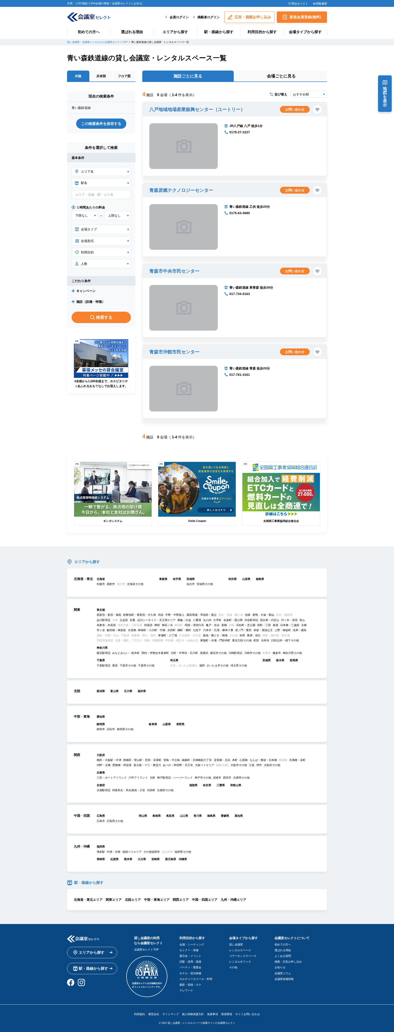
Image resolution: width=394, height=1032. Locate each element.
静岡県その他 (125, 729)
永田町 (171, 630)
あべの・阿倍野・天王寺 (178, 765)
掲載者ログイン (208, 17)
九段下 (197, 630)
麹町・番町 (184, 630)
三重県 (221, 785)
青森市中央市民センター (174, 271)
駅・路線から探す (218, 32)
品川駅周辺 (103, 620)
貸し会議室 (236, 944)
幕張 (115, 665)
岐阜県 (153, 724)
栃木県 (280, 660)
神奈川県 (102, 647)
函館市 (111, 584)
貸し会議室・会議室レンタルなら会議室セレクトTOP (97, 42)
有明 (242, 635)
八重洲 (197, 620)
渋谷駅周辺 (251, 620)
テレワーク (186, 990)
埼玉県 (174, 660)
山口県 (184, 815)
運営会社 (153, 1014)
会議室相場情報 (284, 979)
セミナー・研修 (189, 950)
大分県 (142, 859)
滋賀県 (193, 785)
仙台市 (191, 584)
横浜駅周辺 (103, 653)
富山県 (114, 691)
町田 (256, 640)
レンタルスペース (240, 950)
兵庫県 (101, 772)
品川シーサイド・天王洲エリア (156, 620)
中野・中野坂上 (174, 614)
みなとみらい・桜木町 (126, 653)
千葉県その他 (146, 665)
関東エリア (114, 899)
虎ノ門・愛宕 (243, 630)
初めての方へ (89, 32)
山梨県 (167, 724)
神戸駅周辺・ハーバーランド (175, 777)
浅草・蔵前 (299, 630)
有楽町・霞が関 (233, 620)
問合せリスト (300, 3)
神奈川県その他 (292, 653)
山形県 (246, 579)
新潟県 (101, 691)
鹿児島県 (170, 859)
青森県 (163, 579)
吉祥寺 (265, 640)
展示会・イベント (190, 956)
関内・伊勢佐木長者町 (155, 653)
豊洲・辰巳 (254, 635)
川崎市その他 (252, 653)
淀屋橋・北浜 (222, 760)
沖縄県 (183, 859)
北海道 (101, 579)
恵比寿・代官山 (269, 620)
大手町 (217, 620)
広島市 (101, 821)
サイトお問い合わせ (247, 1014)
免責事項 (212, 1014)
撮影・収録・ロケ (190, 984)
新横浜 (204, 653)
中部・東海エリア (157, 899)
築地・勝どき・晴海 (215, 635)
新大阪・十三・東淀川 (147, 765)
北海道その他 (135, 584)
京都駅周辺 (103, 790)
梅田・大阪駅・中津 (109, 760)
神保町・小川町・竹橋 (151, 630)
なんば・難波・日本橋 (263, 760)
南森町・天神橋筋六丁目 (197, 760)
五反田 (124, 620)
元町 (152, 777)
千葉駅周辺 (103, 665)
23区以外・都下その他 (285, 640)
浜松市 (111, 729)
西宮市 (227, 777)
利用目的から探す (262, 32)
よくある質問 (283, 956)
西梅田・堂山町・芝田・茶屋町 (142, 760)
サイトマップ (170, 1014)
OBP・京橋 (104, 765)
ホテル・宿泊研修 (190, 973)
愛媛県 (225, 815)
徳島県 (211, 815)
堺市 (259, 765)
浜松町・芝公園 (245, 625)
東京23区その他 (242, 640)
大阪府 (101, 755)
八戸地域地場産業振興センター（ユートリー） (197, 109)
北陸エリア (133, 899)
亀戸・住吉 (213, 625)
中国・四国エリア (205, 899)
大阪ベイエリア (204, 765)
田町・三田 (264, 625)
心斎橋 (243, 760)
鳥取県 (170, 815)
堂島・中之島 (171, 760)
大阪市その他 (239, 765)
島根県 (157, 815)
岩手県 (177, 579)
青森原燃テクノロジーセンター (181, 190)
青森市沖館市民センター (174, 351)
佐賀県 (114, 859)
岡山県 (143, 815)
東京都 (101, 609)
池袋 (247, 614)
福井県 (142, 691)
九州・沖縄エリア (233, 899)
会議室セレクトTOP (146, 949)
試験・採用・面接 (190, 961)
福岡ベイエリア (132, 851)
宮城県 (191, 579)
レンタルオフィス (240, 961)
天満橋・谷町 (297, 760)
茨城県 (266, 660)
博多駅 (101, 851)
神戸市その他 (203, 777)
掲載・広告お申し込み (288, 961)
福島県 (260, 579)
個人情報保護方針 (193, 1014)
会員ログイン (179, 17)
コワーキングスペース (243, 956)
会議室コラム (283, 973)
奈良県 (207, 785)
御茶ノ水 (167, 625)
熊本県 (128, 859)
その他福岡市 (151, 851)
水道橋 (132, 630)
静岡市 (101, 729)
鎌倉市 (277, 653)
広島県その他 (115, 821)
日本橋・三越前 (289, 625)
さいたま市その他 (217, 665)
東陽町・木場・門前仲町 (215, 640)
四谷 (160, 614)
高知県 (239, 815)
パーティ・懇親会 (190, 967)
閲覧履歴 (321, 3)
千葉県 (101, 660)
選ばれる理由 (132, 32)
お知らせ (280, 967)
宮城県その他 (205, 584)
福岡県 (101, 846)
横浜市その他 (218, 653)
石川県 (128, 691)
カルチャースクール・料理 (195, 979)
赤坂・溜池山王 (263, 630)
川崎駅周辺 (235, 653)
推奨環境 (226, 1014)
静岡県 (101, 724)
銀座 (275, 625)
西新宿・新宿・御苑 (109, 614)
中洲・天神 (113, 851)
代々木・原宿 (289, 620)
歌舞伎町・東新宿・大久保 (139, 614)
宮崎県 (155, 859)
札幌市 (101, 584)
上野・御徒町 (283, 630)
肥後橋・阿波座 (122, 765)
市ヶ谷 (101, 630)
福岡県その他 (183, 851)
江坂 (251, 765)
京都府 (101, 785)
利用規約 (139, 1014)
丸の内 (207, 620)
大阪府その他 (272, 765)
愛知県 (101, 716)
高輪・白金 (184, 620)
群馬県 (294, 660)
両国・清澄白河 (194, 625)
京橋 (304, 625)
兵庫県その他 (241, 777)
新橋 (224, 625)
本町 (235, 760)
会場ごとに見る (281, 76)
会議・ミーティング (191, 944)
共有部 (101, 76)
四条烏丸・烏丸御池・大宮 (128, 790)
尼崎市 (217, 777)
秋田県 (232, 579)
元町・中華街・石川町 (184, 653)
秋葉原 (148, 625)
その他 (233, 967)
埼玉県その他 (239, 665)
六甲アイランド (138, 777)
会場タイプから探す (305, 32)
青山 (302, 620)
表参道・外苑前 (106, 625)
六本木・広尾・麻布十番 (218, 630)
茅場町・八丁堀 (167, 635)
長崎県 (101, 859)
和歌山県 (235, 785)
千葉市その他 (128, 665)
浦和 (202, 665)
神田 (157, 625)
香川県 (198, 815)
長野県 (180, 724)
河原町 (151, 790)
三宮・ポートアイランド (112, 777)
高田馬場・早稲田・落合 (202, 614)
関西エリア (181, 899)
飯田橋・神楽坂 (116, 630)
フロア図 (124, 76)
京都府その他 (165, 790)
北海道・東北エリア (88, 899)
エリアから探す (175, 32)
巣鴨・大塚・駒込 (263, 614)
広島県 (101, 815)
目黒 (132, 620)
